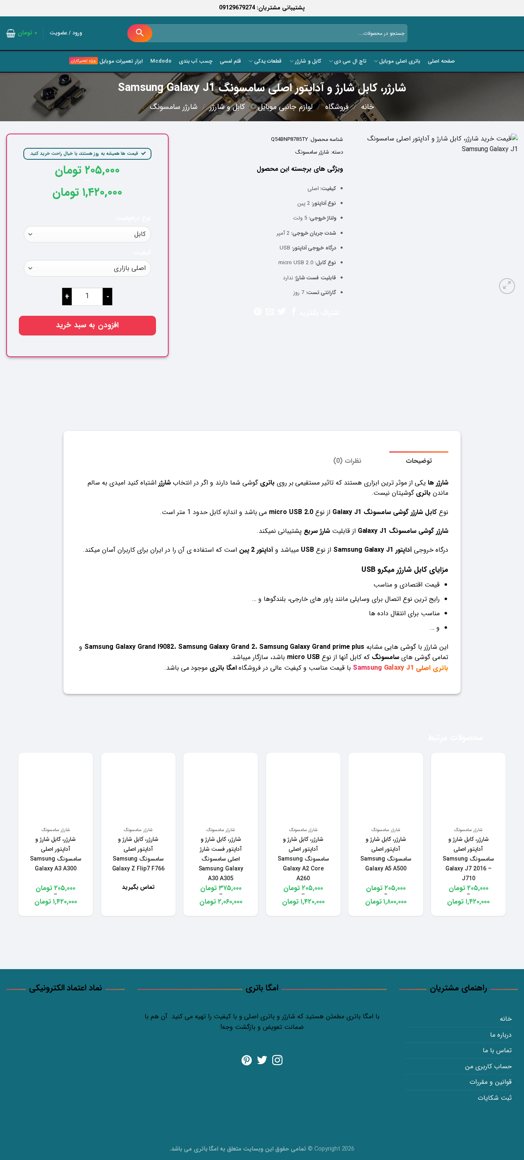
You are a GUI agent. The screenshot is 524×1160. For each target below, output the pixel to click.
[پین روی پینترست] (258, 312)
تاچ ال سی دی (350, 61)
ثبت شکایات (495, 1098)
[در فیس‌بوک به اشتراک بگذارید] (293, 312)
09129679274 (237, 8)
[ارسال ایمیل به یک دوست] (269, 312)
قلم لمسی (230, 61)
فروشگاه (337, 107)
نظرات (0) (347, 461)
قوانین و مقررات (491, 1082)
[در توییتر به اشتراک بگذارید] (281, 312)
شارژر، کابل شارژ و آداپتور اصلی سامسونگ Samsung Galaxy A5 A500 (386, 854)
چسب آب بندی (196, 61)
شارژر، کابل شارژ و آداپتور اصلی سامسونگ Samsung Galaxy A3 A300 (55, 854)
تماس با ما (497, 1050)
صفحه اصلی (441, 61)
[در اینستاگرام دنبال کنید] (277, 1061)
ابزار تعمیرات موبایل (120, 61)
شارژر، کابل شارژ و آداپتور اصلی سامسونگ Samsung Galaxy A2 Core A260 (303, 859)
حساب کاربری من (488, 1066)
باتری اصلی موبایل (399, 61)
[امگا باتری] (481, 33)
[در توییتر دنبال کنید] (262, 1061)
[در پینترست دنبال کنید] (247, 1061)
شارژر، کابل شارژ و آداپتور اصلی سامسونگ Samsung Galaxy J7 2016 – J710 (468, 859)
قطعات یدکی (268, 61)
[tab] (418, 461)
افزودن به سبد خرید (87, 325)
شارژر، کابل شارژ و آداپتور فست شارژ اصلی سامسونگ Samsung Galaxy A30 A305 (221, 859)
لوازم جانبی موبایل (285, 107)
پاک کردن (18, 212)
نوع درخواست (133, 218)
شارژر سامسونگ (173, 107)
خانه (367, 107)
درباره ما (501, 1035)
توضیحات (419, 461)
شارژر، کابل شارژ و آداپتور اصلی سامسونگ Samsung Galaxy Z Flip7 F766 (138, 854)
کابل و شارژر (308, 61)
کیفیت (142, 253)
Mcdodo (161, 61)
